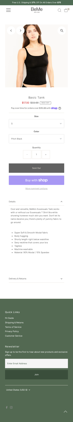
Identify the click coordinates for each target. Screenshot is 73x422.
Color (36, 131)
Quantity (36, 147)
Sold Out (36, 168)
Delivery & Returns (17, 278)
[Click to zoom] (62, 30)
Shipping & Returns (14, 322)
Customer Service (13, 335)
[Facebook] (6, 407)
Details (12, 201)
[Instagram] (11, 407)
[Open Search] (59, 10)
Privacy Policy (12, 331)
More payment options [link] (36, 188)
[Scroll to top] (65, 411)
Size (36, 116)
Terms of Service (13, 327)
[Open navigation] (8, 10)
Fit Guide (9, 318)
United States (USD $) (17, 390)
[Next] (20, 30)
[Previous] (11, 30)
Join (36, 374)
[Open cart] (66, 10)
